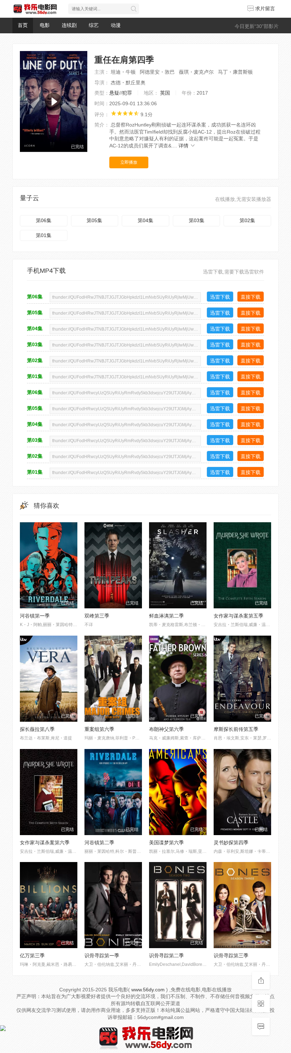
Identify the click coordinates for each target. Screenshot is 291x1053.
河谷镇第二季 (99, 842)
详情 (184, 145)
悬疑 (114, 93)
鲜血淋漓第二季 (166, 616)
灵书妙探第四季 (231, 842)
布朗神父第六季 (166, 729)
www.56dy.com (148, 989)
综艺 (94, 25)
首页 (23, 25)
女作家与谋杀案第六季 (45, 842)
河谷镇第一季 (35, 616)
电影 (45, 25)
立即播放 (128, 162)
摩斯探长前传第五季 (236, 729)
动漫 (116, 25)
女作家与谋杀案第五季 (238, 616)
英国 (165, 93)
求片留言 (264, 8)
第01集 (43, 235)
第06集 (43, 220)
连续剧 (69, 25)
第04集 (145, 220)
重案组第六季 (99, 729)
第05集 (94, 220)
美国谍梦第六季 (166, 842)
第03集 (196, 220)
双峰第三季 (96, 616)
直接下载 (250, 297)
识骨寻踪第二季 (166, 955)
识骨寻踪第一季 (101, 955)
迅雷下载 (220, 297)
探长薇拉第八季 (37, 729)
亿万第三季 (32, 955)
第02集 (247, 220)
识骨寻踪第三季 (231, 955)
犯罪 (127, 93)
